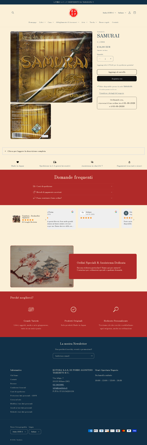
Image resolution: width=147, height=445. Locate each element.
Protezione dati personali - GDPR (23, 395)
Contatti (13, 379)
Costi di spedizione (17, 391)
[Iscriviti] (91, 356)
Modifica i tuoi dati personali (21, 404)
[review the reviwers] (63, 212)
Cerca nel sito (15, 399)
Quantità (100, 54)
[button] (12, 12)
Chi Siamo (14, 375)
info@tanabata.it (60, 387)
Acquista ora (117, 78)
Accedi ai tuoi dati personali (21, 408)
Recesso (13, 383)
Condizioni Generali (18, 387)
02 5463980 (58, 384)
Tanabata (19, 440)
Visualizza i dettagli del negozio (111, 93)
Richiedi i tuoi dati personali (21, 412)
